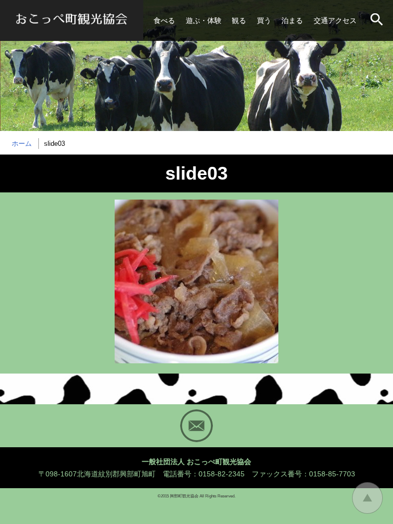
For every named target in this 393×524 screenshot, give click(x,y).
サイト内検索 (377, 20)
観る (239, 20)
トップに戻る (367, 498)
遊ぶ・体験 (204, 20)
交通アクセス (335, 20)
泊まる (292, 20)
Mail (196, 425)
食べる (164, 20)
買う (264, 20)
